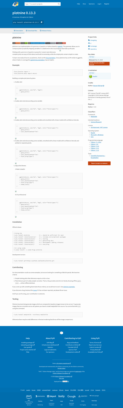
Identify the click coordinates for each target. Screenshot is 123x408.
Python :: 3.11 (95, 148)
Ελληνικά (61, 390)
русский (87, 390)
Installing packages (27, 343)
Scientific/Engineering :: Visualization (98, 157)
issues (35, 290)
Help (78, 4)
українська (54, 390)
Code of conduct (94, 347)
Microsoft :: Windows (97, 135)
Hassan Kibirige (97, 86)
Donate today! (61, 368)
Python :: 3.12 (95, 150)
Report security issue (95, 345)
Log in (99, 4)
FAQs (27, 352)
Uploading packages (27, 345)
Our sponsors (50, 352)
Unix (92, 137)
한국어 (103, 390)
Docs (84, 4)
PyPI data (91, 57)
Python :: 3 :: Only (96, 142)
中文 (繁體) (80, 390)
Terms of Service (94, 343)
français (33, 390)
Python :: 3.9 (94, 144)
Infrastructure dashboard (49, 345)
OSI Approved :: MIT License (99, 127)
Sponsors (92, 4)
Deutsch (67, 390)
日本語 (39, 390)
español (28, 390)
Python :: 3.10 (95, 146)
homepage (93, 46)
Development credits (72, 352)
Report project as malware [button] (99, 163)
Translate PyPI (72, 347)
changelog (93, 40)
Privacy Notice (94, 350)
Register (106, 4)
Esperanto (97, 390)
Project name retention (27, 350)
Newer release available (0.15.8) (97, 63)
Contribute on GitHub (72, 345)
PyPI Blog (49, 343)
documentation (50, 58)
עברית (92, 390)
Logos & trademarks (50, 350)
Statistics (50, 347)
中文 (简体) (73, 390)
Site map (61, 378)
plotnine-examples (69, 287)
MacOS (93, 133)
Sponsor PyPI (73, 350)
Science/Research (96, 122)
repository (93, 49)
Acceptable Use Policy (94, 352)
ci (90, 43)
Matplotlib (94, 117)
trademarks (78, 371)
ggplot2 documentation (37, 60)
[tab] (18, 30)
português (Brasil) (46, 390)
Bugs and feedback (73, 343)
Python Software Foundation (61, 373)
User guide (27, 347)
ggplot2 (60, 46)
